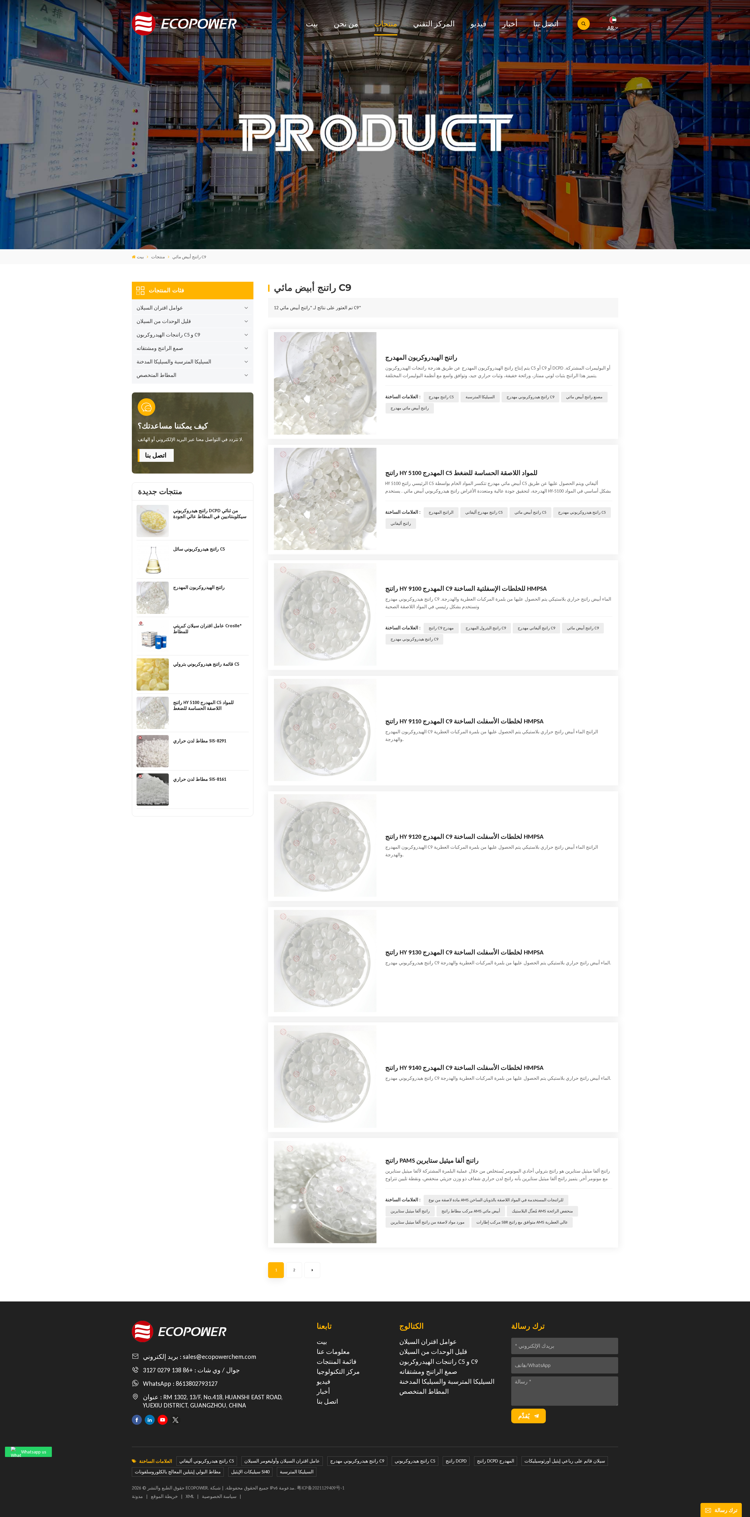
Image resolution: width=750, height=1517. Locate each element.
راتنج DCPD (456, 1461)
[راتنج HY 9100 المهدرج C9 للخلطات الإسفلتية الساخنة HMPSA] (325, 614)
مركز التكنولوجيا (338, 1372)
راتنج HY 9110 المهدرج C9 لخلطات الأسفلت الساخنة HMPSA (464, 721)
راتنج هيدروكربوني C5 (415, 1461)
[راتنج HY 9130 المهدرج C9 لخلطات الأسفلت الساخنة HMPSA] (325, 961)
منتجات (385, 23)
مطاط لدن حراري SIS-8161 (199, 779)
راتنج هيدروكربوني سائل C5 (199, 549)
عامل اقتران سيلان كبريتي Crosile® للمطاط (207, 628)
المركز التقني (434, 23)
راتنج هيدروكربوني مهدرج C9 (530, 396)
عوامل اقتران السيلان (160, 308)
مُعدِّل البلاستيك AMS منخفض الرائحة (542, 1211)
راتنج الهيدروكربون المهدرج (199, 587)
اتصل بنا (545, 23)
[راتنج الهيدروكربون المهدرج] (153, 598)
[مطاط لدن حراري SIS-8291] (153, 751)
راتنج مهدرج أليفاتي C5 (484, 512)
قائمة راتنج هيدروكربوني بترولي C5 (206, 664)
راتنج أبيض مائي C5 (530, 512)
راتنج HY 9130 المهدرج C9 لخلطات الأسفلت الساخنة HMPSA (464, 952)
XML (190, 1496)
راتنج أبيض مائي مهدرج (410, 408)
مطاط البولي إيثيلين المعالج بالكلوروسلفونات (178, 1472)
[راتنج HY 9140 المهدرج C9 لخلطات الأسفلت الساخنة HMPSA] (325, 1076)
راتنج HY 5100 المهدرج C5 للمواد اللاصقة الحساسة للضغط (203, 705)
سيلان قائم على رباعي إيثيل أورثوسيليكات (564, 1461)
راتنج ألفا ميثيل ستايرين (410, 1211)
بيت (312, 23)
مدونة (137, 1496)
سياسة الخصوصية (219, 1496)
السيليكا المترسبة (480, 396)
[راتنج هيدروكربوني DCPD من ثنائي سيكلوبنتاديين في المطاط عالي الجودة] (153, 521)
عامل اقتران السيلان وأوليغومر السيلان (282, 1461)
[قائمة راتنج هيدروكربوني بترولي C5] (153, 674)
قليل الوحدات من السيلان (164, 321)
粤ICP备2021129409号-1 (321, 1488)
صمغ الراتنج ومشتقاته (160, 348)
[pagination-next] (312, 1270)
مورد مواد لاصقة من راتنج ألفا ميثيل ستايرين (428, 1222)
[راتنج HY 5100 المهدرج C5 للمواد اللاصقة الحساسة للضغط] (153, 713)
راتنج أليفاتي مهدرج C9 (536, 628)
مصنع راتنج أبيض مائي (584, 396)
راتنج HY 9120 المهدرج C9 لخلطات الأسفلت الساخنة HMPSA (464, 836)
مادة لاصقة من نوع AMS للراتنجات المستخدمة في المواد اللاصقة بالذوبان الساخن (496, 1199)
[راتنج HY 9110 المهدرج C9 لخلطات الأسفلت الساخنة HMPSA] (325, 730)
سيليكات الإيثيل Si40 (250, 1472)
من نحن (346, 23)
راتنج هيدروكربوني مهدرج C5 (582, 512)
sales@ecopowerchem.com (219, 1357)
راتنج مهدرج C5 (441, 396)
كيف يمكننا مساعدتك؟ (173, 425)
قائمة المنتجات (337, 1362)
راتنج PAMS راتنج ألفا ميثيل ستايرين (432, 1160)
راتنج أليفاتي (401, 523)
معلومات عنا (333, 1352)
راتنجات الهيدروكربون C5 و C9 (168, 335)
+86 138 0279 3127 (168, 1370)
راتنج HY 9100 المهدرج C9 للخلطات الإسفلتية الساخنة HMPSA (466, 588)
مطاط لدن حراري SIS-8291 (199, 741)
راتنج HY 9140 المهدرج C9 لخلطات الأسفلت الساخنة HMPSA (464, 1068)
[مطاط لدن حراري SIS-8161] (153, 789)
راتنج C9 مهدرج (441, 628)
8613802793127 (197, 1384)
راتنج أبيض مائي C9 (583, 628)
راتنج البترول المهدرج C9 (486, 628)
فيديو (478, 23)
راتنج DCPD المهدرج (495, 1461)
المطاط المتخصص (156, 375)
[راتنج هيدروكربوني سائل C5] (153, 559)
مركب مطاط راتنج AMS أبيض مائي (471, 1211)
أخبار (509, 23)
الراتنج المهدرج (441, 512)
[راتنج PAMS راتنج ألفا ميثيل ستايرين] (325, 1192)
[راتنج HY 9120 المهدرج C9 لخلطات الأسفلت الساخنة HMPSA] (325, 845)
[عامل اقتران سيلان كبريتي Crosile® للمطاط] (153, 636)
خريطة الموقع (164, 1496)
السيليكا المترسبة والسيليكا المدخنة (174, 361)
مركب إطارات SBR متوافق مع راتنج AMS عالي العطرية (522, 1222)
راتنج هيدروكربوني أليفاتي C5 (206, 1461)
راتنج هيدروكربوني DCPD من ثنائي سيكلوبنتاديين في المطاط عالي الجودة (209, 513)
